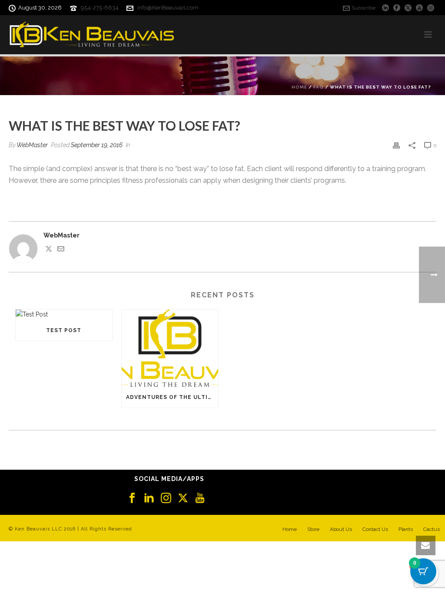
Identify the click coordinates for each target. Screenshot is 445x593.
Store (313, 529)
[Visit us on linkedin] (149, 498)
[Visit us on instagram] (166, 498)
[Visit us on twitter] (183, 498)
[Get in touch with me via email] (60, 250)
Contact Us (375, 529)
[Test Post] (64, 315)
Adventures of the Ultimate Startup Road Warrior (172, 397)
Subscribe (363, 8)
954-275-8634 (100, 7)
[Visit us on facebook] (132, 498)
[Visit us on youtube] (200, 498)
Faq (318, 87)
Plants (406, 529)
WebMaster (32, 145)
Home (299, 87)
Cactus (431, 529)
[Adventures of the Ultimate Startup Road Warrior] (170, 348)
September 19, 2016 (97, 145)
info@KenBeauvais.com (168, 7)
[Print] (396, 145)
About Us (341, 529)
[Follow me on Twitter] (48, 250)
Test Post (63, 330)
